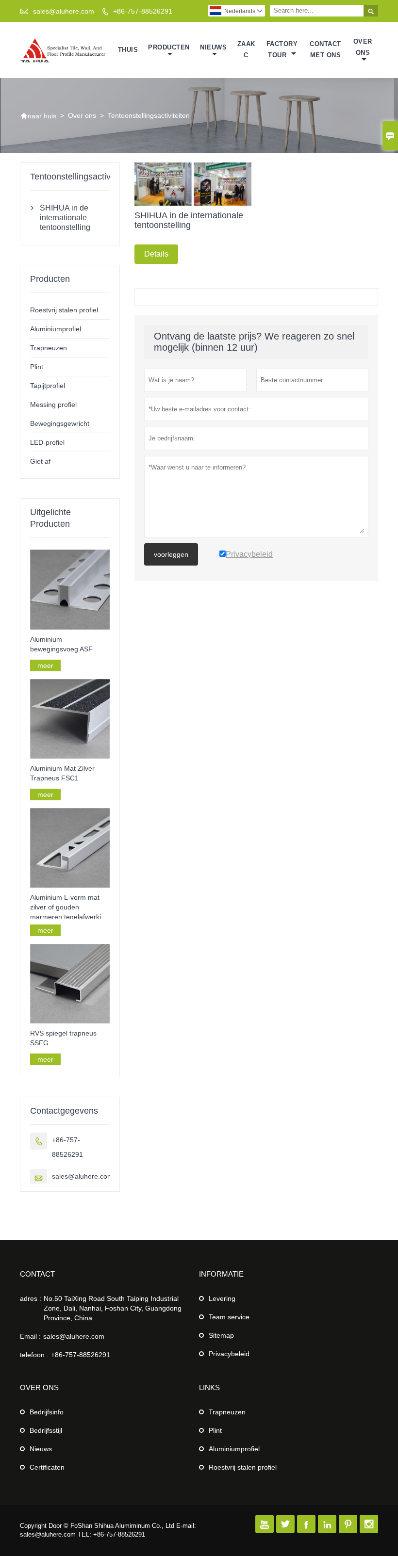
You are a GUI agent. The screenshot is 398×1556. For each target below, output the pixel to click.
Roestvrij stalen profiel (64, 310)
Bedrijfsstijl (46, 1430)
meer (45, 665)
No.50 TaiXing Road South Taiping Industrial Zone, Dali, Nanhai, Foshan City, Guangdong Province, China (113, 1308)
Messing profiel (53, 404)
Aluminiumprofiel (55, 329)
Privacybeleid (229, 1354)
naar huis (38, 116)
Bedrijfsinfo (47, 1412)
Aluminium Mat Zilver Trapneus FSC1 (62, 773)
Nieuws (41, 1449)
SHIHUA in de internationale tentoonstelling (65, 217)
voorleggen (171, 554)
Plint (36, 367)
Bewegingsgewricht (59, 423)
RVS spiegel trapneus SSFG (63, 1038)
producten (169, 47)
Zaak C (246, 49)
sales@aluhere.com (63, 11)
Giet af (40, 461)
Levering (222, 1298)
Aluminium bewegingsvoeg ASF (61, 644)
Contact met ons (325, 49)
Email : (30, 1336)
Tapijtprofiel (47, 385)
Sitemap (221, 1335)
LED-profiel (47, 442)
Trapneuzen (48, 348)
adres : (30, 1298)
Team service (229, 1317)
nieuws (213, 47)
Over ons (362, 47)
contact (37, 1274)
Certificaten (47, 1467)
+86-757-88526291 (142, 11)
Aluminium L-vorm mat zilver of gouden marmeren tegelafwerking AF (69, 907)
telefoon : (34, 1355)
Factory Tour (282, 49)
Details (156, 254)
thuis (128, 49)
